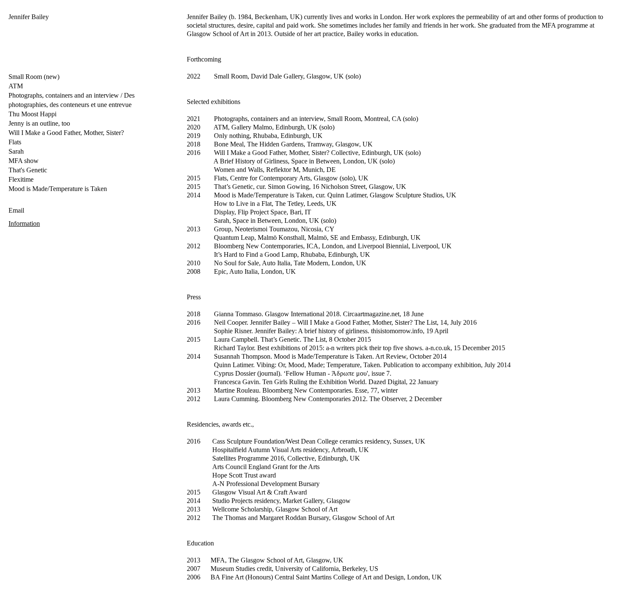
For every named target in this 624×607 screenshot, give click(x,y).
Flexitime (21, 179)
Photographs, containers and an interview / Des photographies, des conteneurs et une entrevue (71, 100)
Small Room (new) (33, 76)
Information (24, 223)
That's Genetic (27, 170)
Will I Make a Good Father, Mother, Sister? (66, 132)
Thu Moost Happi (32, 114)
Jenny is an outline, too (39, 123)
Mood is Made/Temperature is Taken (57, 188)
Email (16, 210)
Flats (14, 142)
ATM (15, 86)
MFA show (23, 160)
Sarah (16, 151)
